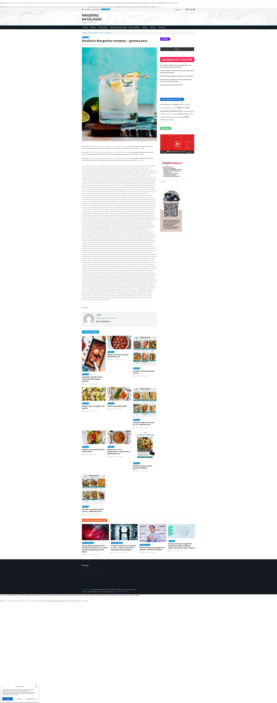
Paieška (165, 39)
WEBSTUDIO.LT (86, 589)
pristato (165, 117)
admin (86, 44)
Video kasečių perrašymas (102, 569)
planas (167, 114)
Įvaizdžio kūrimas (102, 575)
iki (173, 108)
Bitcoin (176, 104)
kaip (188, 108)
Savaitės (174, 117)
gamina (168, 108)
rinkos (170, 117)
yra (173, 120)
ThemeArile (125, 591)
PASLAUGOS (161, 27)
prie (161, 117)
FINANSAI (92, 27)
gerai (171, 108)
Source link (85, 307)
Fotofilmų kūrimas (87, 573)
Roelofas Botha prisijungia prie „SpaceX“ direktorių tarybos (176, 76)
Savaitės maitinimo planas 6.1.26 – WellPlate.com (143, 423)
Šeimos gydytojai (69, 595)
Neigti (19, 699)
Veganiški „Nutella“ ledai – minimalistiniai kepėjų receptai (92, 379)
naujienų (187, 111)
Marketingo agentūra (88, 569)
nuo (165, 114)
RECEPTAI (153, 27)
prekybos (191, 114)
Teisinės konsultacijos (89, 571)
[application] (177, 144)
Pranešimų (186, 114)
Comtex (181, 104)
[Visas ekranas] (192, 152)
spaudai (181, 117)
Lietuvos (174, 111)
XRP (171, 120)
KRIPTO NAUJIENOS (134, 27)
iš (174, 108)
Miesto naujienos (97, 573)
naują (191, 111)
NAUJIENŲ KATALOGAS (92, 17)
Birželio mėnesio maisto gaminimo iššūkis (142, 467)
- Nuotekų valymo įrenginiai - (110, 595)
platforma (172, 114)
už (189, 117)
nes (163, 114)
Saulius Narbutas (92, 575)
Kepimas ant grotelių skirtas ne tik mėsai (93, 450)
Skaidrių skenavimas (101, 571)
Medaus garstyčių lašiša (117, 406)
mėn (183, 111)
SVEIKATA (145, 27)
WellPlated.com (164, 120)
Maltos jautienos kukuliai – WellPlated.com (118, 355)
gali (166, 108)
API (161, 104)
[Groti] (162, 152)
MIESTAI (85, 27)
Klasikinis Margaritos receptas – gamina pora (99, 33)
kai (182, 108)
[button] (36, 686)
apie (163, 104)
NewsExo (117, 591)
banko (171, 104)
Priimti (7, 699)
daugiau (186, 104)
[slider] (176, 151)
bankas (167, 104)
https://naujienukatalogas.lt (109, 318)
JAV (176, 108)
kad (178, 107)
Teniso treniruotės (123, 595)
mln (180, 111)
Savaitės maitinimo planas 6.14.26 (143, 372)
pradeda (179, 114)
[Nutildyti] (190, 152)
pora (175, 114)
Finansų (162, 108)
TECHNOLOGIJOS (102, 27)
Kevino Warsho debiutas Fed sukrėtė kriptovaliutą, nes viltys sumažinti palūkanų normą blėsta (95, 548)
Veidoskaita (85, 577)
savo (177, 117)
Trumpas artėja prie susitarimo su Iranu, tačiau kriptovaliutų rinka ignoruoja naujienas (123, 547)
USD (186, 116)
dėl (189, 104)
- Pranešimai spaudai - (135, 595)
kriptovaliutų (165, 111)
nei (161, 114)
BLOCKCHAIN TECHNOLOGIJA (118, 27)
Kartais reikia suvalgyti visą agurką (93, 407)
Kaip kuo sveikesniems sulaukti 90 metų (171, 85)
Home (84, 33)
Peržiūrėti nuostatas (31, 699)
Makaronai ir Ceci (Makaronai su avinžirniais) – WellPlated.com (119, 451)
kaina (184, 108)
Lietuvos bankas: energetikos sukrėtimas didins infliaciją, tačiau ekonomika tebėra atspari (181, 546)
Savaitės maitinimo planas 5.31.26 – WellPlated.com (92, 510)
